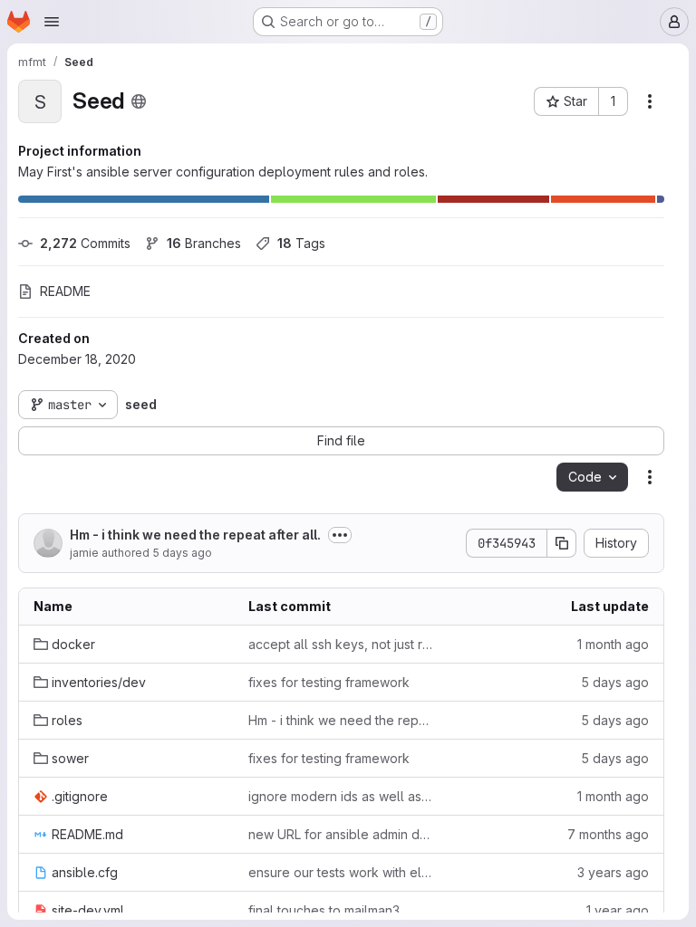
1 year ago (617, 910)
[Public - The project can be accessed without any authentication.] (138, 101)
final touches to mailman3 (324, 910)
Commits (85, 243)
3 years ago (613, 872)
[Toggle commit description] (340, 535)
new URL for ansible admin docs (341, 834)
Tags (301, 243)
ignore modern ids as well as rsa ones (341, 796)
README (65, 291)
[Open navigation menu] (51, 21)
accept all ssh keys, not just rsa (341, 644)
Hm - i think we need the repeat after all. (195, 534)
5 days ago (182, 552)
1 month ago (613, 644)
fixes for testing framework (329, 682)
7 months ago (608, 834)
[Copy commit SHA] (561, 543)
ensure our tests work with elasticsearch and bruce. (341, 872)
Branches (204, 243)
